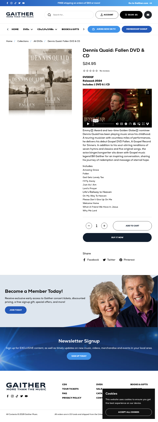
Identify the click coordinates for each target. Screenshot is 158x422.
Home (9, 41)
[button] (89, 226)
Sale (99, 389)
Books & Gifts (139, 384)
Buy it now (117, 237)
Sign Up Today (79, 356)
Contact (101, 397)
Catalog (101, 393)
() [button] (134, 15)
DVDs (99, 384)
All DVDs (38, 41)
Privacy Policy (71, 397)
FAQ (64, 393)
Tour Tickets (70, 389)
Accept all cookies (128, 412)
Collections (23, 41)
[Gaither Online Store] (20, 15)
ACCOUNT (108, 15)
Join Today (16, 310)
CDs (64, 384)
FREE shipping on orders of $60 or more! (79, 3)
